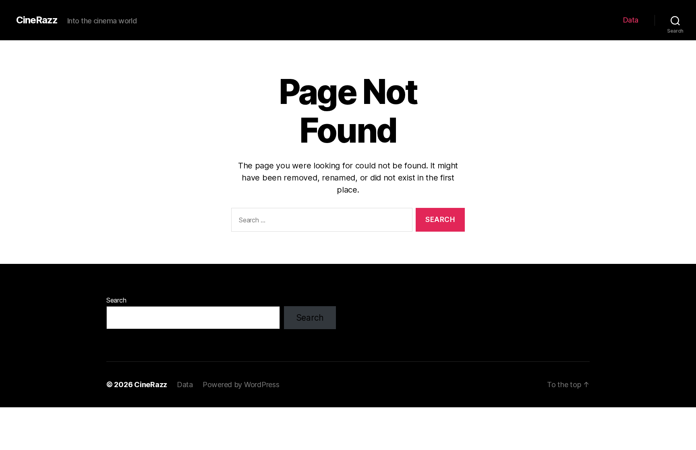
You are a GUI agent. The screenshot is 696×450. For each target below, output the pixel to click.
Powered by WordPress (241, 384)
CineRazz (37, 20)
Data (630, 20)
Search (116, 300)
